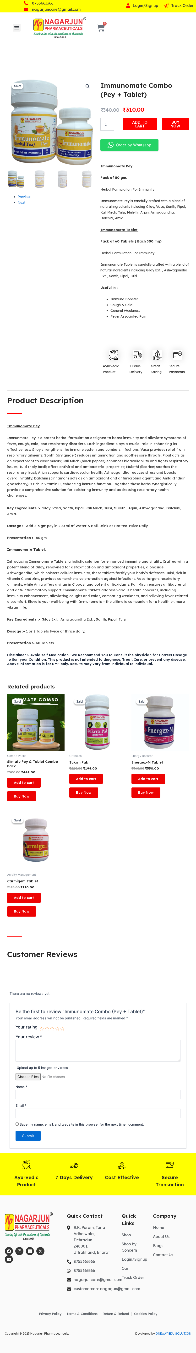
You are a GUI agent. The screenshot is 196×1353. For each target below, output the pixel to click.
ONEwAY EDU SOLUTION (173, 1333)
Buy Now (175, 124)
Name (21, 1087)
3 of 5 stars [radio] (52, 1029)
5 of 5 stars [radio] (62, 1029)
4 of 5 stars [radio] (57, 1029)
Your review (29, 1036)
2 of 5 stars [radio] (47, 1029)
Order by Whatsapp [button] (133, 145)
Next (21, 202)
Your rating (27, 1027)
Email (21, 1105)
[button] (17, 28)
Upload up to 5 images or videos (42, 1068)
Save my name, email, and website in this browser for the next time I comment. (82, 1124)
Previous (25, 197)
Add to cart (139, 124)
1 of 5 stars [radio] (42, 1029)
